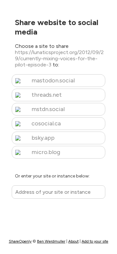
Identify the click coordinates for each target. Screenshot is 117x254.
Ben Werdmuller (51, 241)
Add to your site (95, 241)
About (73, 241)
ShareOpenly (20, 241)
